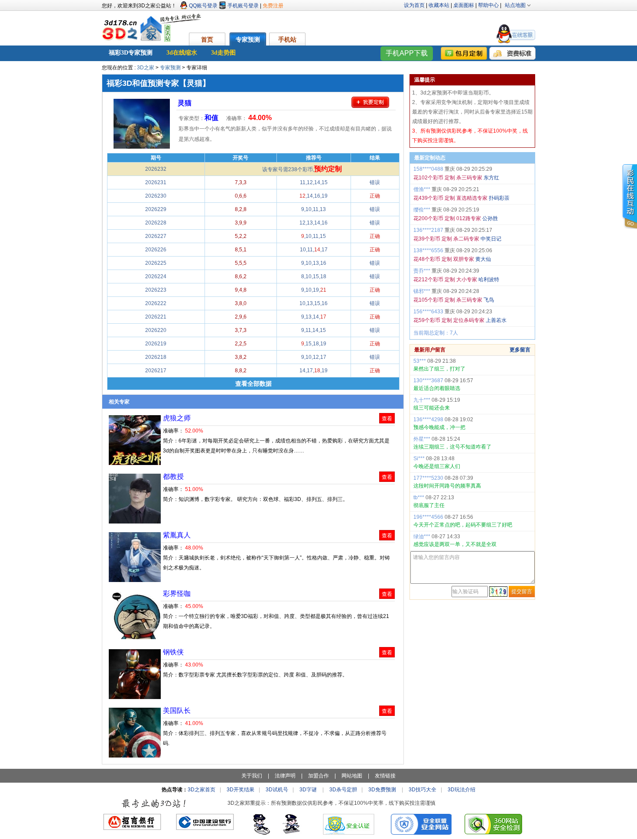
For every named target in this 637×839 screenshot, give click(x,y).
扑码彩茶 (499, 198)
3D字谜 (308, 790)
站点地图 (515, 5)
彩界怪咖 (177, 593)
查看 (387, 419)
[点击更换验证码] (498, 591)
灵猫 (185, 103)
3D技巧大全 (422, 790)
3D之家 (145, 68)
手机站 (287, 39)
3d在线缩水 (181, 52)
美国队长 (177, 710)
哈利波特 (488, 279)
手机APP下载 (407, 53)
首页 (207, 39)
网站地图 (351, 776)
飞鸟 (489, 300)
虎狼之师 (177, 418)
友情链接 (385, 776)
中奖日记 (491, 239)
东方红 (491, 178)
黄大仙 (483, 259)
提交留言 (521, 592)
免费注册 (273, 6)
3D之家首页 (201, 790)
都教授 (173, 476)
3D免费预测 (382, 790)
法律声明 (285, 776)
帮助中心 (488, 5)
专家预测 (248, 39)
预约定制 (328, 168)
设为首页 (414, 5)
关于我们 (251, 776)
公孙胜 (490, 218)
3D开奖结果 (240, 790)
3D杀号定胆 (343, 790)
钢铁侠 (173, 652)
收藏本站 (439, 5)
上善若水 (496, 320)
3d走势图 (223, 52)
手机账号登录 (243, 6)
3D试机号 (277, 790)
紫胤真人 (177, 535)
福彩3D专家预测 (131, 52)
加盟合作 (318, 776)
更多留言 (520, 350)
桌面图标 (463, 5)
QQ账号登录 (203, 6)
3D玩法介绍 (461, 790)
